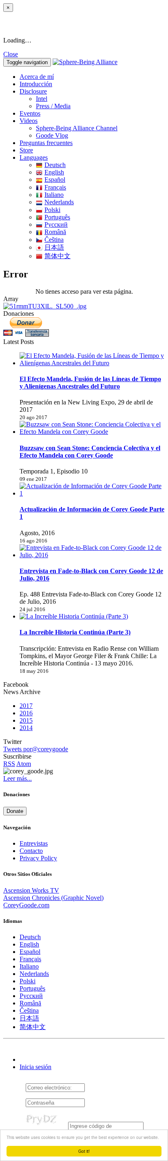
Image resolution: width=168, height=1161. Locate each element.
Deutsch (55, 164)
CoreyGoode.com (26, 905)
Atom (23, 763)
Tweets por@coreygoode (35, 749)
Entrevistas (34, 843)
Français (55, 187)
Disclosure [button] (33, 91)
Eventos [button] (30, 113)
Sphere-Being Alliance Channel (76, 128)
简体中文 (57, 255)
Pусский (56, 224)
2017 (26, 705)
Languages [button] (34, 157)
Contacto (31, 850)
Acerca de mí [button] (37, 76)
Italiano (54, 194)
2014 (26, 727)
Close (10, 54)
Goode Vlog (52, 135)
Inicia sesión (35, 1066)
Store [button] (26, 150)
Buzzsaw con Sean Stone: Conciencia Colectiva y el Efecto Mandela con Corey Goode (90, 451)
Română (55, 231)
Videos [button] (29, 120)
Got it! (84, 1151)
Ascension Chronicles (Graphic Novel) (53, 897)
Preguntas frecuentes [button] (46, 142)
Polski (52, 209)
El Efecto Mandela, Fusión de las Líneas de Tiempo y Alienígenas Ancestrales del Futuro (90, 382)
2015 (26, 720)
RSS (9, 763)
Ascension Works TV (31, 890)
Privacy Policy (38, 858)
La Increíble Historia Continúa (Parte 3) (75, 632)
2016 (26, 713)
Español (54, 179)
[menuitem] (100, 99)
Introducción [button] (36, 83)
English (54, 172)
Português (57, 217)
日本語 (54, 247)
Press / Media (53, 106)
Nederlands (59, 202)
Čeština (54, 239)
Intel (41, 98)
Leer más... (17, 778)
